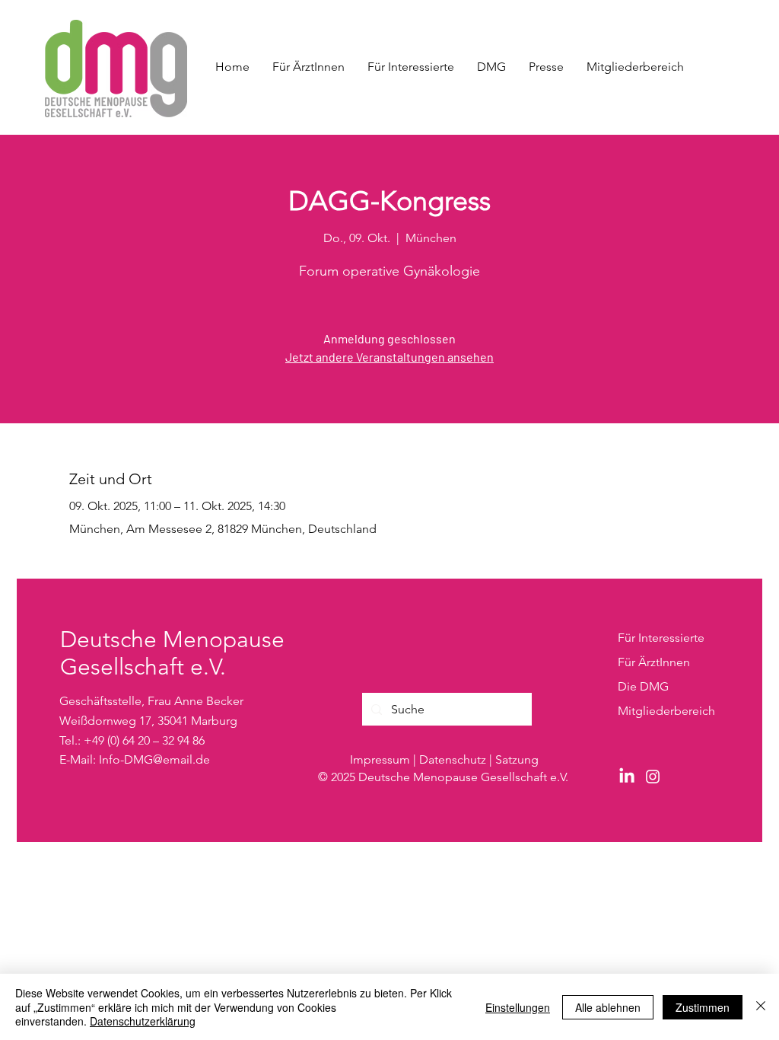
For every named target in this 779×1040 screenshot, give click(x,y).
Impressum (380, 759)
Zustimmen (703, 1007)
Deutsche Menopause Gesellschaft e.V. (172, 653)
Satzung (517, 759)
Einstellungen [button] (517, 1007)
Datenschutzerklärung (143, 1021)
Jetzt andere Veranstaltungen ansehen (389, 356)
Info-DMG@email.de (154, 759)
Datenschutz (452, 759)
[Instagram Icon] (653, 776)
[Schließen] (761, 1007)
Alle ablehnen (608, 1007)
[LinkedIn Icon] (627, 776)
